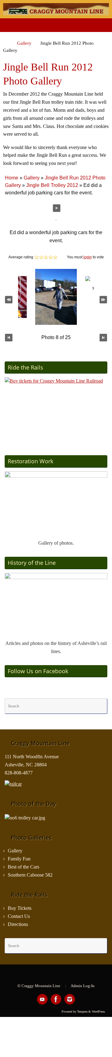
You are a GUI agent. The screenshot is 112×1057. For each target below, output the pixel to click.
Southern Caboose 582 (30, 875)
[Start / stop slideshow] (56, 208)
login (87, 257)
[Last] (103, 299)
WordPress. (99, 1011)
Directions (18, 924)
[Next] (103, 337)
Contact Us (19, 916)
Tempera (82, 1011)
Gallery (24, 43)
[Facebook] (56, 999)
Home (11, 177)
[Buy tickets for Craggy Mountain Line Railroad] (56, 409)
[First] (8, 299)
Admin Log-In (83, 985)
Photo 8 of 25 (56, 337)
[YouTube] (42, 999)
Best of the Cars (23, 867)
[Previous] (8, 337)
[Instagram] (69, 999)
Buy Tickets (19, 908)
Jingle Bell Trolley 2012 (52, 185)
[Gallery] (56, 503)
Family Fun (19, 859)
